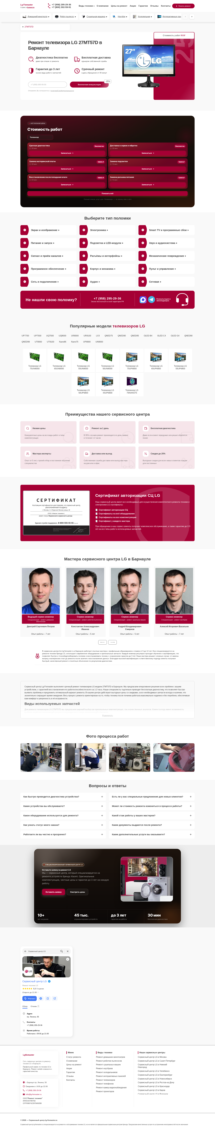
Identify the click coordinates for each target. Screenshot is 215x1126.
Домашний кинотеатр (37, 17)
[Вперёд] (192, 16)
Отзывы (154, 6)
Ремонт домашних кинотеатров (110, 1057)
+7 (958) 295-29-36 (61, 4)
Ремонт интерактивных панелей (111, 1076)
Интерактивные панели (173, 17)
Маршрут (31, 998)
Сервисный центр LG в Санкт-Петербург (156, 1061)
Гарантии (143, 6)
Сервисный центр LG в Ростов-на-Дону (156, 1082)
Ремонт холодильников (106, 1072)
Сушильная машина (96, 17)
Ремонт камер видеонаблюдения (111, 1088)
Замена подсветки (119, 161)
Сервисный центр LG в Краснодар (154, 1086)
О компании (102, 6)
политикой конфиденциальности (62, 91)
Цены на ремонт (119, 6)
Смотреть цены (77, 892)
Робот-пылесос (67, 17)
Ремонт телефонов (105, 1084)
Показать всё (107, 193)
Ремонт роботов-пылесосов (109, 1061)
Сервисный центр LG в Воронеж (153, 1094)
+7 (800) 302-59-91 (61, 7)
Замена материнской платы (42, 161)
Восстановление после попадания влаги (48, 177)
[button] (102, 642)
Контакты (166, 6)
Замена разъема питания (122, 177)
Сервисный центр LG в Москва (152, 1057)
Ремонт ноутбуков (104, 1068)
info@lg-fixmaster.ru (34, 1094)
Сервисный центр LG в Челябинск (153, 1071)
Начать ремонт (184, 6)
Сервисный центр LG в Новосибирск (155, 1079)
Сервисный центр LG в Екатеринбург (155, 1075)
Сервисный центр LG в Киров (151, 1090)
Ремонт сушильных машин (108, 1065)
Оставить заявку (54, 892)
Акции (133, 6)
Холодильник (144, 17)
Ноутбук (121, 17)
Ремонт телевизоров (105, 1080)
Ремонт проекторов (105, 1091)
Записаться (66, 153)
